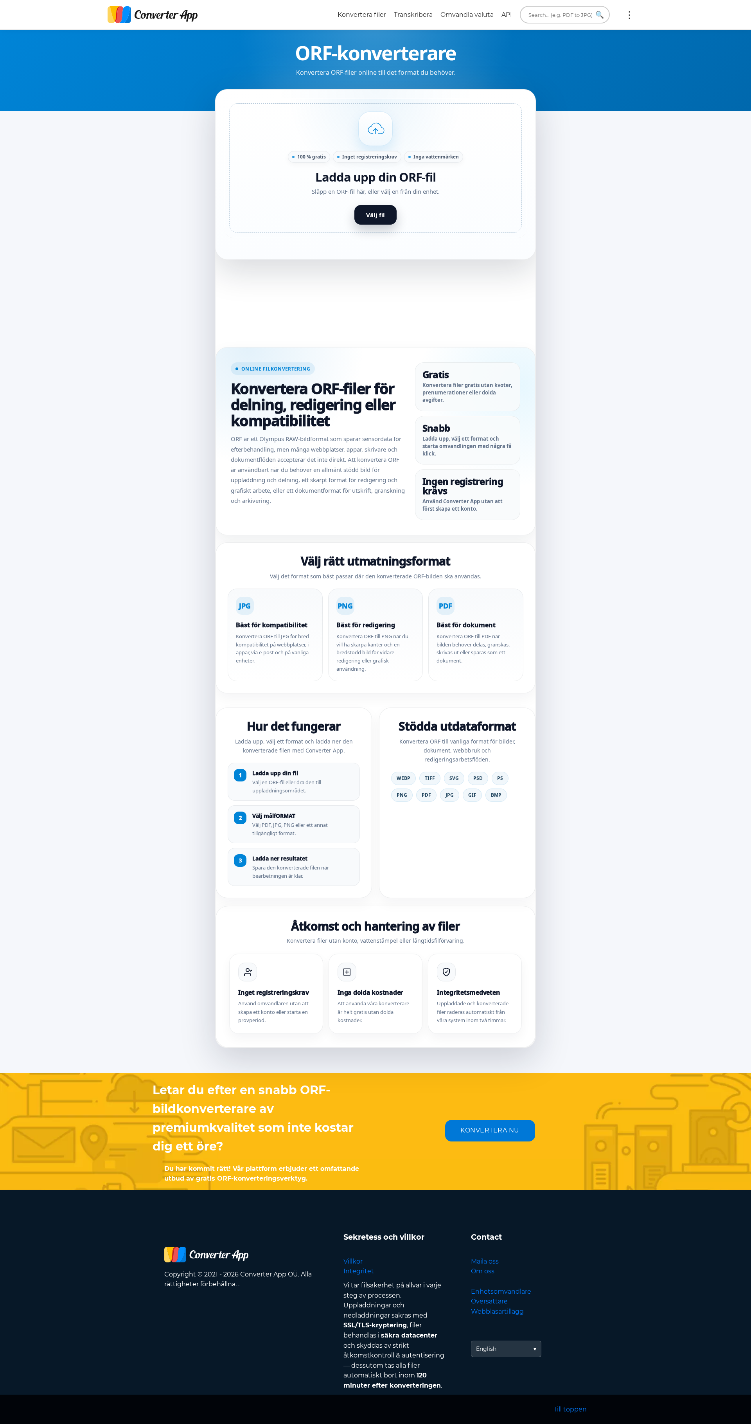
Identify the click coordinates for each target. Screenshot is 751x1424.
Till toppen (570, 1409)
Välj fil (375, 215)
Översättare (489, 1301)
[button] (375, 168)
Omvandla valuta (467, 14)
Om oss (482, 1271)
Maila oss (485, 1261)
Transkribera (413, 14)
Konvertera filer (362, 14)
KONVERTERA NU (489, 1130)
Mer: (629, 15)
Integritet (358, 1271)
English (486, 1348)
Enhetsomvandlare (501, 1291)
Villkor (353, 1261)
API (506, 14)
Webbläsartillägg (497, 1311)
